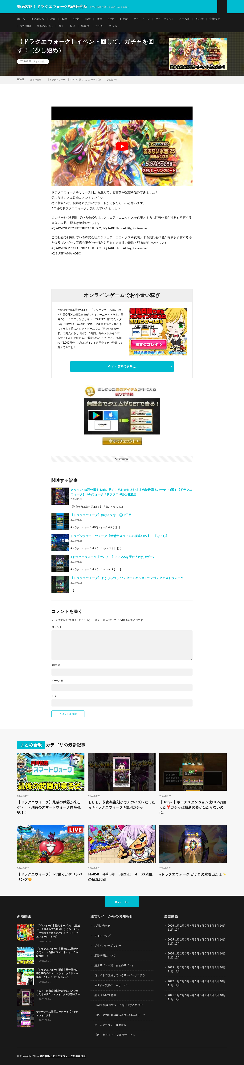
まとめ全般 (37, 19)
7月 (207, 926)
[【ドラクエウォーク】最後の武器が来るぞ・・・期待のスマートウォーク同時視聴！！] (25, 955)
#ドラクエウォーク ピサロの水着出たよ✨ (192, 874)
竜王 (61, 26)
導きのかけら (45, 26)
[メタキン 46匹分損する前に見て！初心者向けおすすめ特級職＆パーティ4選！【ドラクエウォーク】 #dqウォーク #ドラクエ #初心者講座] (60, 496)
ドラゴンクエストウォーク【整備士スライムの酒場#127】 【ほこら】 (120, 536)
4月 (192, 926)
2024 (171, 953)
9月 (217, 939)
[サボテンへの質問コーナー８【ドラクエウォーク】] (25, 1018)
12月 (177, 943)
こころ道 (184, 19)
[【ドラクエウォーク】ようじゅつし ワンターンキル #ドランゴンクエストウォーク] (60, 584)
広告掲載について (105, 955)
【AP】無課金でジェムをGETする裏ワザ (118, 1005)
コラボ (113, 26)
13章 (64, 19)
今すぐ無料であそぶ (122, 366)
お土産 (124, 19)
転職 (72, 26)
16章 (99, 19)
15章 (88, 19)
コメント (56, 627)
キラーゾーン (142, 19)
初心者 (200, 19)
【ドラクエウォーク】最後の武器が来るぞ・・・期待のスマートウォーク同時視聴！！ (49, 807)
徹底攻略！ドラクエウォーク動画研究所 (63, 1056)
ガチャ (99, 26)
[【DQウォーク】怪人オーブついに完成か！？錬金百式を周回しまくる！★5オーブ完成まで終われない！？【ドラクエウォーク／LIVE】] (25, 932)
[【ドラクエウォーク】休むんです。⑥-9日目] (60, 521)
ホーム (21, 19)
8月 (212, 926)
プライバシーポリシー (107, 945)
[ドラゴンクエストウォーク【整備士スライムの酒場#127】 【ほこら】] (60, 542)
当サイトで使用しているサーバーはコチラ (119, 975)
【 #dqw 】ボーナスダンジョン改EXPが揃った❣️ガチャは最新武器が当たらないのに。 (192, 807)
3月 (187, 926)
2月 (182, 926)
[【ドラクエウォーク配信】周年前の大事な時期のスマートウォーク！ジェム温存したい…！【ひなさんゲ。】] (25, 976)
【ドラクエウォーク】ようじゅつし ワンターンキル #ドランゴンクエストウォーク (127, 578)
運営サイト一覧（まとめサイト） (114, 965)
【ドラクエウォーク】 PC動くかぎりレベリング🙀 (50, 877)
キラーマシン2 (164, 19)
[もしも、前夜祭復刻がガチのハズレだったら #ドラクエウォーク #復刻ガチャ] (25, 997)
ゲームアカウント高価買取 (110, 1025)
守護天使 (214, 19)
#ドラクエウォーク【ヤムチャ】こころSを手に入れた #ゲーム (113, 557)
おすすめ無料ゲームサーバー (111, 985)
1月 (177, 926)
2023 (171, 967)
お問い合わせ (102, 926)
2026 (171, 926)
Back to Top (122, 902)
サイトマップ (102, 935)
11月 (170, 943)
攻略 (53, 19)
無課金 (85, 26)
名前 (55, 665)
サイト (55, 696)
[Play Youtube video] (122, 146)
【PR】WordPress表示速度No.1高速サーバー (121, 1015)
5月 (197, 926)
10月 (223, 939)
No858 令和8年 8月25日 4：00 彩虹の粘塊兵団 (120, 877)
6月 (202, 926)
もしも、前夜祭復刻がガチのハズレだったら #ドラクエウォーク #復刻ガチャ (121, 805)
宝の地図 (25, 26)
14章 (76, 19)
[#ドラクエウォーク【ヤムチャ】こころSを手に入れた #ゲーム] (60, 563)
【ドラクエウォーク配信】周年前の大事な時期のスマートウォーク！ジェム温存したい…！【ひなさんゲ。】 (57, 974)
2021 (171, 995)
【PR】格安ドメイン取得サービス (114, 1035)
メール (57, 680)
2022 (171, 981)
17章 (111, 19)
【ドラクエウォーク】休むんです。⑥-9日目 (101, 515)
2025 (171, 939)
